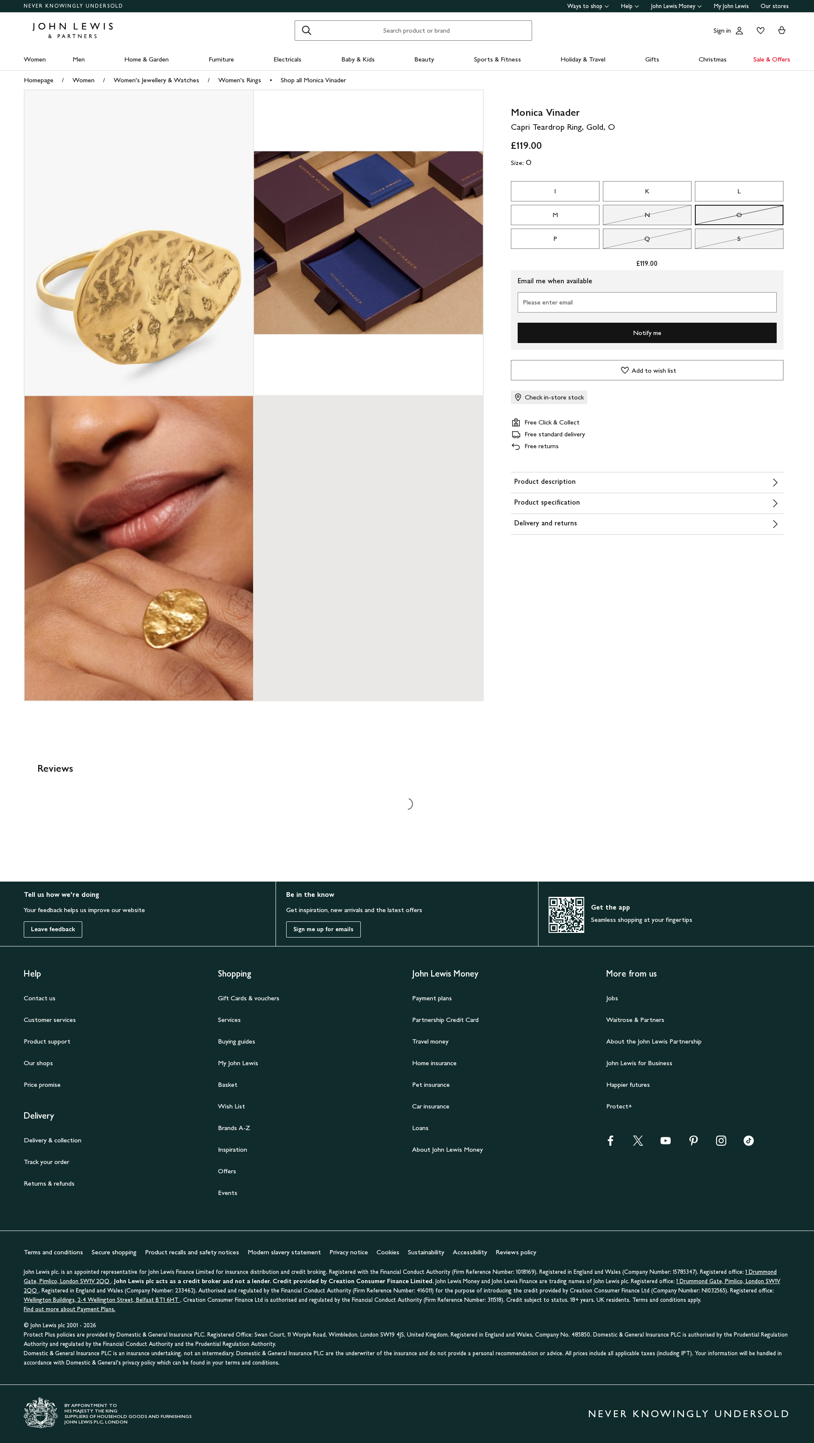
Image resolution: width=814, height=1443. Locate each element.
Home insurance (434, 1063)
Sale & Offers (771, 59)
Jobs (612, 998)
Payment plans (432, 998)
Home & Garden (146, 59)
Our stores (775, 6)
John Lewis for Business (639, 1063)
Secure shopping (114, 1252)
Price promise (42, 1084)
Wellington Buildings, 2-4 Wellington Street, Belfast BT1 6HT (102, 1299)
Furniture (221, 59)
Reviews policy (516, 1252)
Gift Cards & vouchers (248, 998)
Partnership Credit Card (445, 1020)
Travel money (430, 1041)
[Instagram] (721, 1143)
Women (35, 59)
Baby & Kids (358, 59)
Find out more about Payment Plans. (69, 1309)
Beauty (424, 59)
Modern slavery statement (284, 1252)
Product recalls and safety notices (192, 1252)
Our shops (38, 1063)
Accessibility (470, 1252)
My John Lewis (731, 6)
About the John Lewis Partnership (654, 1041)
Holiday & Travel (582, 59)
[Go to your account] (739, 30)
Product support (47, 1041)
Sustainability (426, 1252)
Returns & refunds (49, 1183)
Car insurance (430, 1106)
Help (627, 6)
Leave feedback (53, 929)
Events (227, 1193)
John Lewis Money (673, 6)
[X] (638, 1143)
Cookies (387, 1252)
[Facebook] (610, 1143)
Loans (420, 1128)
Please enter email (548, 302)
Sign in (722, 30)
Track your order (46, 1162)
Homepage (38, 80)
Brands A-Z (234, 1128)
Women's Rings (239, 80)
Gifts (652, 59)
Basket (227, 1084)
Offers (227, 1171)
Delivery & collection (52, 1140)
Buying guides (236, 1041)
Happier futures (628, 1084)
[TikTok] (749, 1143)
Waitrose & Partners (635, 1020)
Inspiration (232, 1149)
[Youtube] (666, 1143)
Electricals (287, 59)
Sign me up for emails (323, 929)
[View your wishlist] (759, 30)
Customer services (50, 1020)
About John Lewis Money (447, 1149)
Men (78, 59)
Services (229, 1020)
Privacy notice (348, 1252)
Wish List (231, 1106)
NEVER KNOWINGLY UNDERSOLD (73, 6)
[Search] (306, 30)
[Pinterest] (694, 1143)
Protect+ (619, 1106)
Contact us (40, 998)
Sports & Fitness (497, 59)
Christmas (713, 59)
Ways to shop (584, 6)
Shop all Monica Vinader (313, 80)
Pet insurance (431, 1084)
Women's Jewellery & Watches (156, 80)
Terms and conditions (53, 1252)
